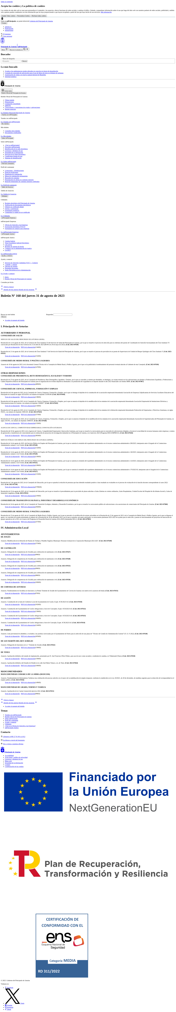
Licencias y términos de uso (14, 151)
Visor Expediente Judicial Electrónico (17, 243)
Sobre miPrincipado (11, 718)
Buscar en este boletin (27, 314)
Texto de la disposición (12, 347)
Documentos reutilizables (13, 133)
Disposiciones (9, 102)
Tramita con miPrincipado (13, 715)
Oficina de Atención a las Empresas (16, 225)
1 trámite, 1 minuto (11, 264)
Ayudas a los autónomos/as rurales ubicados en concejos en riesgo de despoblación (31, 71)
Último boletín (9, 100)
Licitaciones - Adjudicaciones (14, 170)
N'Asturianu (7, 34)
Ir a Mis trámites (6, 136)
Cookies (7, 765)
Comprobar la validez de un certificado (17, 212)
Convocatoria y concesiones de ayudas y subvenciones (22, 107)
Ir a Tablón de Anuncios (8, 194)
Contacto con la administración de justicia (18, 248)
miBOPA (8, 105)
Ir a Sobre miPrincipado (8, 161)
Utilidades (8, 724)
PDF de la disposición (28, 347)
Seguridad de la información (14, 152)
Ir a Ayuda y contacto (8, 273)
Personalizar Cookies (23, 16)
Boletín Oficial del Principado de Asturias (18, 279)
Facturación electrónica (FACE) (15, 227)
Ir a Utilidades (5, 216)
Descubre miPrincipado (12, 147)
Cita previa (8, 245)
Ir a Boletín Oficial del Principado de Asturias (15, 113)
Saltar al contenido (7, 2)
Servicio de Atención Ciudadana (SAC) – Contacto (21, 263)
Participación (9, 28)
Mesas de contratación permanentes (16, 176)
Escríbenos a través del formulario (14, 740)
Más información (106, 12)
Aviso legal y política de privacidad (16, 757)
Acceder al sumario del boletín (14, 320)
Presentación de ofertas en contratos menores (19, 180)
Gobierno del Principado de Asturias (41, 21)
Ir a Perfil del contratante (9, 185)
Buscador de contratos (12, 178)
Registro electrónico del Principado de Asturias (20, 203)
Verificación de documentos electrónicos (18, 205)
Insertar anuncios (10, 109)
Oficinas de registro (11, 266)
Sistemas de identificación (13, 158)
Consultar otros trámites (12, 131)
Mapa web (8, 761)
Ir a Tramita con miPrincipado (10, 122)
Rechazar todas (39, 16)
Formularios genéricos (12, 210)
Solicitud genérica (10, 77)
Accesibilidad (9, 755)
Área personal (7, 36)
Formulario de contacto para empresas (17, 228)
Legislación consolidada (12, 104)
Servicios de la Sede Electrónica (15, 154)
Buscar (25, 61)
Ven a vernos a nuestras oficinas (13, 744)
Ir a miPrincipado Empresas (10, 232)
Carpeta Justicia (10, 241)
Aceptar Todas (8, 16)
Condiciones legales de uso (13, 156)
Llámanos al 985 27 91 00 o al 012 (14, 736)
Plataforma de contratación (13, 174)
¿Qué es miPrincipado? (12, 145)
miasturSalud (9, 30)
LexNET (8, 250)
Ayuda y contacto (10, 722)
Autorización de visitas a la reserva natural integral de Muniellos (25, 75)
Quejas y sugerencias (11, 209)
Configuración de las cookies (14, 766)
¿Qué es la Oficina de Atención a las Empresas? (20, 726)
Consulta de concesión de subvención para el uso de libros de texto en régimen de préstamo (34, 73)
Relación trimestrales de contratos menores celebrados (22, 181)
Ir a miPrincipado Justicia (9, 254)
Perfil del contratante (11, 720)
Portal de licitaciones (11, 172)
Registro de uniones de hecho (14, 246)
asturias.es (8, 27)
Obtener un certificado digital (14, 207)
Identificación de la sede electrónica (16, 149)
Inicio (7, 277)
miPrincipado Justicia (12, 728)
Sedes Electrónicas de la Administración (18, 270)
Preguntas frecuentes (11, 268)
